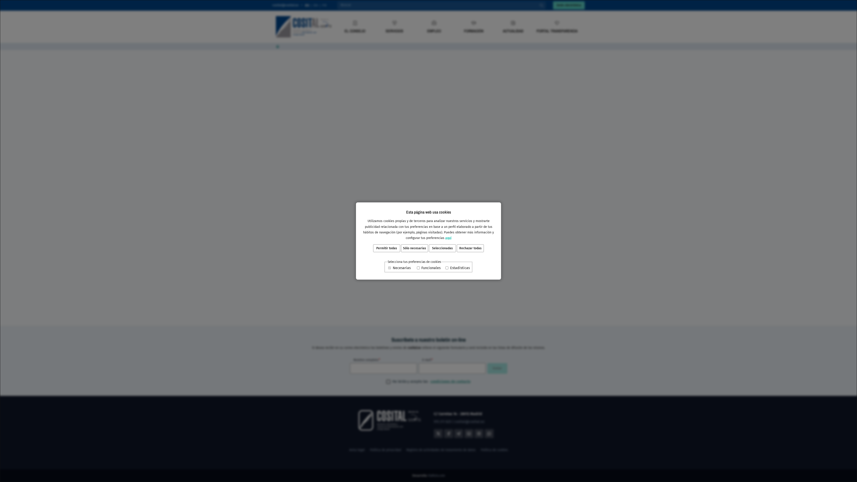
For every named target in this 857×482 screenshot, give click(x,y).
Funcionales (431, 268)
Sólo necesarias (414, 248)
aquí (448, 238)
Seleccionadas (442, 248)
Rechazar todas (470, 248)
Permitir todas (386, 248)
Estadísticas (460, 268)
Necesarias (402, 268)
